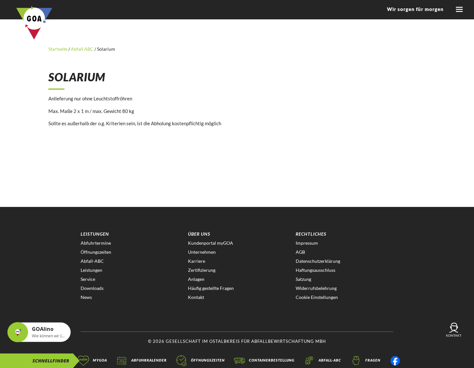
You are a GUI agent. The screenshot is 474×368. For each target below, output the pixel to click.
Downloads (92, 288)
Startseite (58, 49)
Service (88, 279)
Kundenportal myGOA (210, 243)
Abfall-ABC (92, 261)
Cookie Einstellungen (317, 297)
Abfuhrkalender (149, 360)
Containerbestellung (271, 360)
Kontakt (196, 297)
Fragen (372, 360)
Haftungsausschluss (315, 270)
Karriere (196, 261)
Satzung (303, 279)
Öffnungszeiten (96, 252)
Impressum (307, 243)
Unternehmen (202, 252)
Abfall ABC (82, 49)
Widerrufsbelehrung (316, 288)
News (86, 297)
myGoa (100, 360)
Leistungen (91, 270)
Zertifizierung (201, 270)
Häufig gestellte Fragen (211, 288)
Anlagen (196, 279)
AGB (300, 252)
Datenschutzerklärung (318, 261)
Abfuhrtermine (96, 243)
